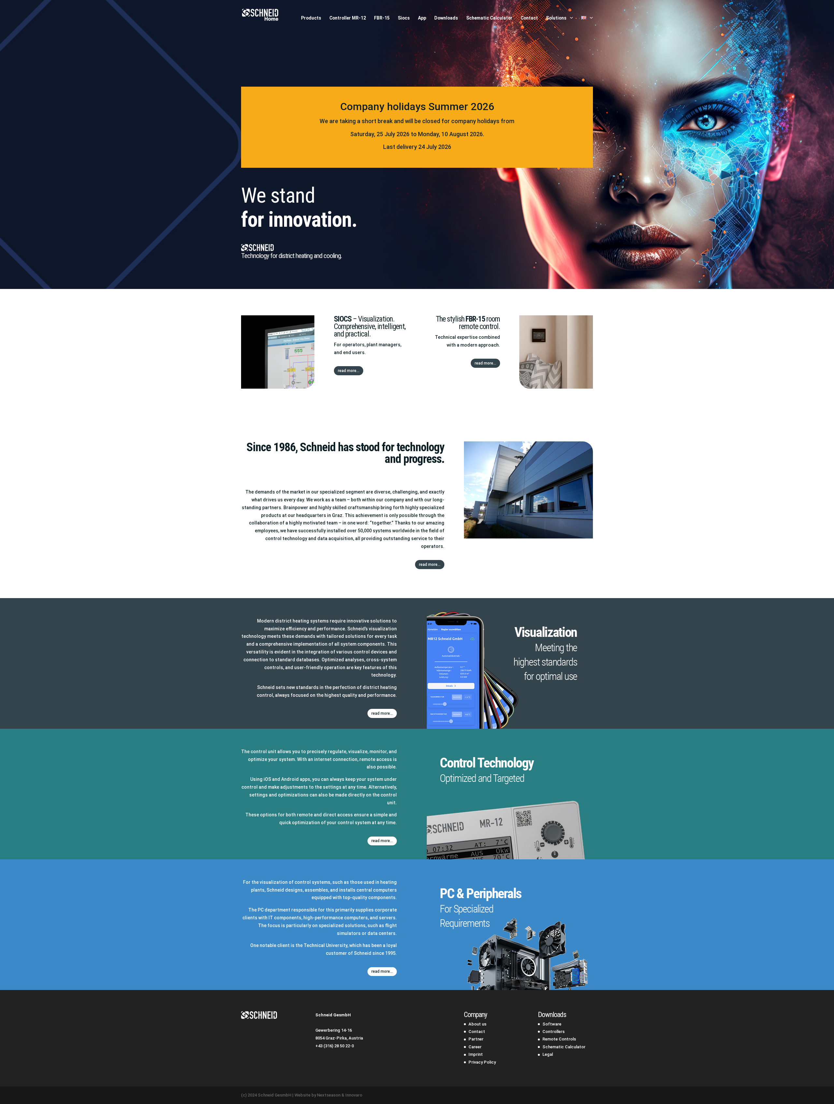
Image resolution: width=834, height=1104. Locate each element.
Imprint (475, 1054)
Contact (529, 18)
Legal (547, 1054)
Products (311, 18)
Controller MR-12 (347, 18)
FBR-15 (382, 18)
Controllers (553, 1031)
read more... (348, 370)
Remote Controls (559, 1039)
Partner (475, 1039)
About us (477, 1024)
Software (551, 1024)
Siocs (404, 18)
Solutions (556, 18)
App (422, 18)
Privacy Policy (482, 1062)
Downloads (446, 18)
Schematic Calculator (489, 18)
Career (475, 1046)
